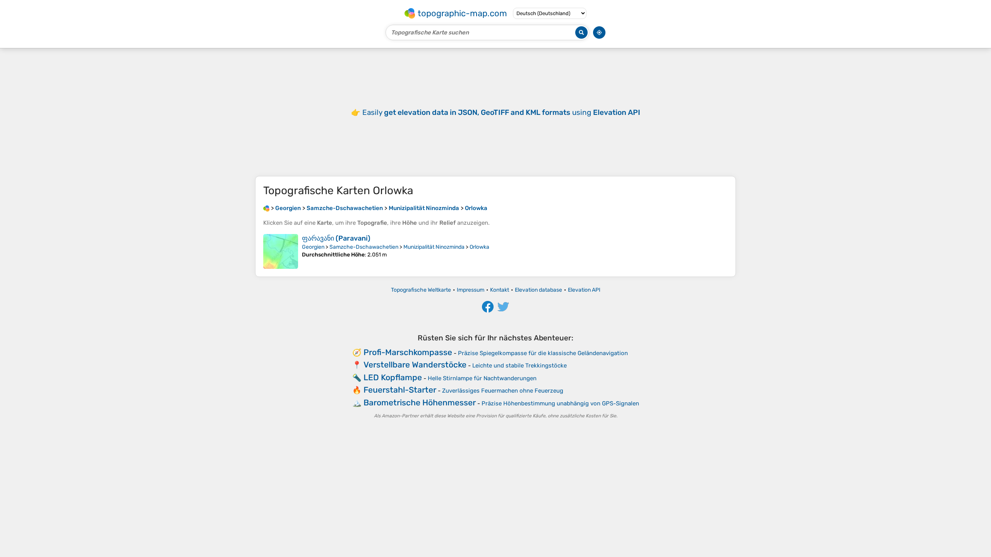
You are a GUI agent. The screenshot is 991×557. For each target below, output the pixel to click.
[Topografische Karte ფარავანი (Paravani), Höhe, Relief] (280, 251)
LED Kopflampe (392, 377)
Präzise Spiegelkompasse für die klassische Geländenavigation (543, 353)
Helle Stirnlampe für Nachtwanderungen (482, 378)
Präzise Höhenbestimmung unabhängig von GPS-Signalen (560, 403)
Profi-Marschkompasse (407, 352)
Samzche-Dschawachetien (363, 247)
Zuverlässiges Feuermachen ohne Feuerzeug (502, 390)
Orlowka (479, 247)
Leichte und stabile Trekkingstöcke (519, 365)
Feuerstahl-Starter (399, 390)
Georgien (313, 247)
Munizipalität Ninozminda (434, 247)
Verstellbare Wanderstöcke (414, 364)
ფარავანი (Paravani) (336, 238)
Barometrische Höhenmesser (419, 402)
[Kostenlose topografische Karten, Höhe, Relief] (266, 208)
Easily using (501, 112)
